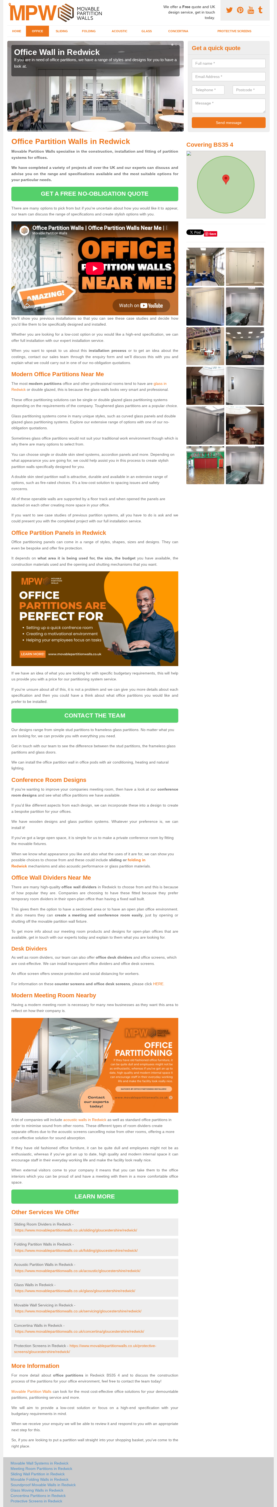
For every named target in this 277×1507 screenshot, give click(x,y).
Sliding (62, 31)
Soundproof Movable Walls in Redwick (43, 1485)
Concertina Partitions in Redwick (38, 1495)
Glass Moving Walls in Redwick (37, 1490)
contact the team (94, 715)
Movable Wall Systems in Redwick (39, 1463)
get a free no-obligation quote (95, 193)
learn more (95, 1196)
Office (37, 31)
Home (16, 31)
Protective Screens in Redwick (36, 1501)
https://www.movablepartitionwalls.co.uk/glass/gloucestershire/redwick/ (75, 1291)
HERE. (158, 984)
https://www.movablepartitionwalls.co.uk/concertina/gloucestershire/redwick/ (79, 1331)
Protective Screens (234, 31)
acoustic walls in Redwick (84, 1120)
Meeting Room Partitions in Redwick (41, 1468)
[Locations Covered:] (10, 4)
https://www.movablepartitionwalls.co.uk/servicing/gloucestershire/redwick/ (78, 1311)
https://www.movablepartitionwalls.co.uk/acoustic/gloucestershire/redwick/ (77, 1271)
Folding (89, 31)
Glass (146, 31)
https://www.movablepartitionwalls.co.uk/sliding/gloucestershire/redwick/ (76, 1230)
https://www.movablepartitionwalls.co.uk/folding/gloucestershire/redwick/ (76, 1250)
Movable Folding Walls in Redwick (39, 1479)
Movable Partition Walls (31, 1391)
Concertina (178, 31)
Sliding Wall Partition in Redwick (38, 1474)
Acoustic (119, 31)
